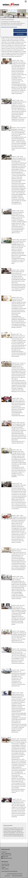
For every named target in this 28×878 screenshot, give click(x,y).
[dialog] (14, 448)
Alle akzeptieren (20, 34)
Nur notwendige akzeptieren (20, 30)
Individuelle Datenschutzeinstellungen (9, 27)
